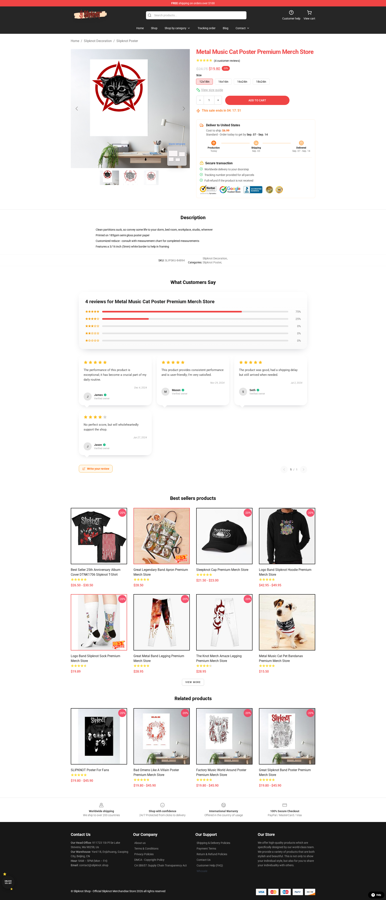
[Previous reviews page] (284, 469)
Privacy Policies (144, 854)
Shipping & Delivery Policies (213, 843)
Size (199, 75)
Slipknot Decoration (98, 41)
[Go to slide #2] (130, 178)
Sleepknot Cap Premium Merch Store (222, 570)
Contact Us (203, 859)
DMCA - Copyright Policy (149, 859)
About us (140, 843)
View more (193, 682)
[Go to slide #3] (151, 178)
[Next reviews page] (303, 469)
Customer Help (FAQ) (210, 865)
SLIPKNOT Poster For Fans (90, 770)
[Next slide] (183, 108)
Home (75, 41)
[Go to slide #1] (109, 178)
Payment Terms (206, 848)
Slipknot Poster (127, 41)
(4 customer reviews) (227, 60)
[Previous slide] (77, 108)
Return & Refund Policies (212, 854)
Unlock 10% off (8, 882)
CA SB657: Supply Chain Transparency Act (160, 865)
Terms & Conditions (146, 848)
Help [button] (378, 895)
